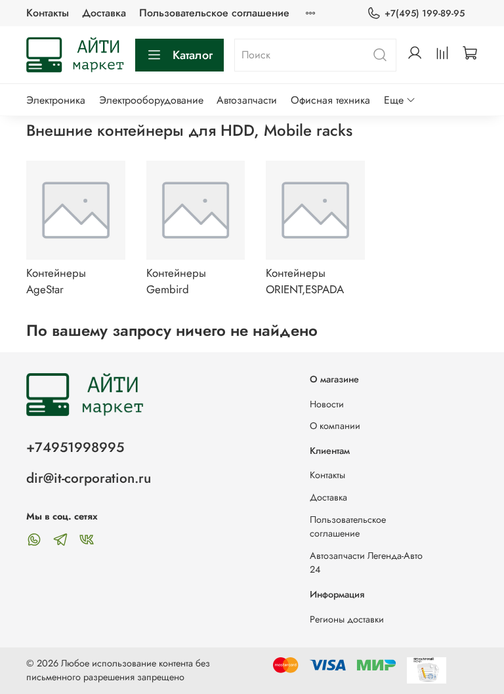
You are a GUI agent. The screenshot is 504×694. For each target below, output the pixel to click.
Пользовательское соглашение (214, 12)
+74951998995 (75, 447)
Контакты (47, 12)
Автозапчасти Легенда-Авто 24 (366, 563)
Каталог (193, 55)
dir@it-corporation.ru (88, 478)
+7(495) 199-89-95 (425, 13)
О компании (335, 425)
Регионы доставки (347, 619)
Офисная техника (330, 100)
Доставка (104, 12)
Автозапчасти (247, 100)
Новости (327, 404)
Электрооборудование (151, 100)
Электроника (55, 100)
